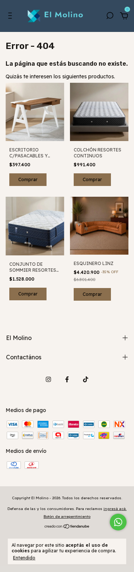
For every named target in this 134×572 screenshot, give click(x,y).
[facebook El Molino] (67, 379)
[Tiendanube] (67, 527)
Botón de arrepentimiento (67, 516)
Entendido (24, 557)
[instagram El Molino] (48, 379)
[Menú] (11, 17)
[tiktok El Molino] (86, 379)
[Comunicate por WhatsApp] (118, 522)
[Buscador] (110, 17)
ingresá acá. (115, 508)
